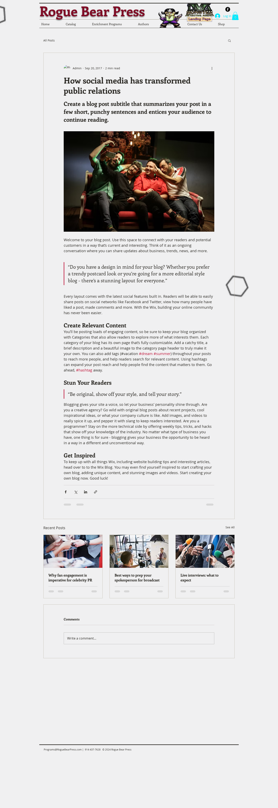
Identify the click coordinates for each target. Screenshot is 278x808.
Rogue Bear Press (92, 11)
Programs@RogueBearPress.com (63, 749)
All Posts (49, 40)
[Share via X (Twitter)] (76, 492)
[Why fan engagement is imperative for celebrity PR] (73, 551)
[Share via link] (95, 492)
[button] (235, 16)
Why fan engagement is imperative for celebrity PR (70, 577)
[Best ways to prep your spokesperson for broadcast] (139, 551)
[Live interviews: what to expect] (205, 551)
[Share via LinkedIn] (86, 492)
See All (230, 527)
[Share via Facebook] (66, 492)
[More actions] (211, 68)
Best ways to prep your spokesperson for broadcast (137, 577)
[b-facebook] (227, 9)
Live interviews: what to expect (200, 577)
